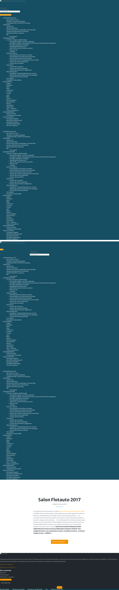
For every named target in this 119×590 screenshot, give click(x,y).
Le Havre (9, 92)
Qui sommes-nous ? (12, 20)
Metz (8, 97)
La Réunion (9, 90)
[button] (59, 128)
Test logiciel (13, 36)
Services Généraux (12, 28)
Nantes (8, 98)
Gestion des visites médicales (19, 68)
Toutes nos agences (12, 110)
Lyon (7, 95)
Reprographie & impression (18, 46)
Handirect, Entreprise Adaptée (15, 21)
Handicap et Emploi (12, 122)
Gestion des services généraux (19, 61)
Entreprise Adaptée (12, 118)
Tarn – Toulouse (11, 108)
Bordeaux (9, 85)
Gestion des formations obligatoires (21, 70)
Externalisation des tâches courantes (21, 55)
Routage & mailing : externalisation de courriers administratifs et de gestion (33, 43)
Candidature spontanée (13, 115)
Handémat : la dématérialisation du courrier (23, 73)
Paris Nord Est (10, 102)
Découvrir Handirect (6, 564)
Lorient (8, 93)
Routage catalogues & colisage (19, 45)
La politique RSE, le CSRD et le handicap (18, 23)
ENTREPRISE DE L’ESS (9, 18)
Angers (8, 83)
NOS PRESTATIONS (9, 38)
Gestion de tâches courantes (15, 33)
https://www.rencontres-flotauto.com (71, 511)
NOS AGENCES (7, 82)
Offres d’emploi (11, 113)
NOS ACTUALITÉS (8, 117)
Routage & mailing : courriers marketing (22, 41)
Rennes (8, 103)
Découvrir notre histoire (7, 567)
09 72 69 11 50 (5, 583)
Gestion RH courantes (16, 66)
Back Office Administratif (14, 120)
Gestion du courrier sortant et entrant (21, 48)
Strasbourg (9, 107)
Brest (8, 87)
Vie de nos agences (12, 125)
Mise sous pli (13, 50)
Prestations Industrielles (14, 80)
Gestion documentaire (16, 63)
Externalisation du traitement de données (22, 56)
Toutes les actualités (58, 542)
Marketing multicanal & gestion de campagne (24, 75)
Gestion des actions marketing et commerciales (21, 30)
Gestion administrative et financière (17, 31)
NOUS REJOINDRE (8, 112)
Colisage (12, 51)
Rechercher (3, 8)
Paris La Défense (11, 100)
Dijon (8, 88)
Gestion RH (9, 26)
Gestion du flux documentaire (19, 77)
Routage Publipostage (13, 124)
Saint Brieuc (10, 105)
